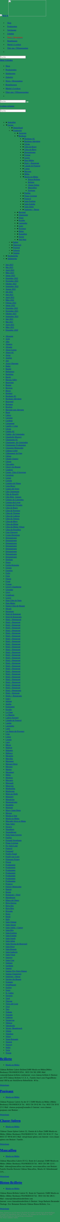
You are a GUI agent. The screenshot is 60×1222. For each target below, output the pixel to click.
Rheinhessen (10, 898)
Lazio (8, 729)
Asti (7, 361)
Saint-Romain (11, 949)
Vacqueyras (10, 1020)
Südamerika (12, 259)
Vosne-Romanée (12, 1039)
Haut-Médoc (29, 160)
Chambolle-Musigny (14, 437)
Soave (8, 990)
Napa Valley (10, 824)
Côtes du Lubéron (13, 516)
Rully (8, 919)
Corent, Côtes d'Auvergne (16, 472)
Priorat (8, 862)
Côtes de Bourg (30, 147)
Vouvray (9, 1045)
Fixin (8, 576)
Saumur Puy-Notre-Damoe (16, 971)
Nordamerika (13, 256)
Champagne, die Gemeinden (17, 442)
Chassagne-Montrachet (14, 448)
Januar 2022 (10, 305)
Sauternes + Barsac (31, 209)
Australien (12, 122)
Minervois (10, 786)
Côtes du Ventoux (12, 519)
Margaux (27, 171)
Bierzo (8, 391)
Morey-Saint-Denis (13, 810)
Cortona (9, 481)
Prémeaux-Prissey (13, 859)
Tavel (8, 998)
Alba (7, 342)
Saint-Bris (10, 930)
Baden (8, 366)
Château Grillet (12, 451)
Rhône (21, 231)
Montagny (10, 797)
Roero (8, 914)
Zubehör (9, 77)
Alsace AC (10, 352)
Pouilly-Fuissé (11, 854)
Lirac (8, 734)
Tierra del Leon (12, 1004)
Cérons (27, 144)
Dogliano (9, 560)
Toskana (9, 1012)
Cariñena (9, 421)
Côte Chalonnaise (12, 492)
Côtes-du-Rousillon (13, 530)
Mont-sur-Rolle (12, 794)
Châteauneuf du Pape (14, 453)
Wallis (8, 1047)
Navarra (9, 827)
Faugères (9, 571)
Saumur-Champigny (13, 974)
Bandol (8, 369)
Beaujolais (10, 383)
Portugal (16, 248)
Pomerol (27, 199)
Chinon (8, 462)
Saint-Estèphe (29, 204)
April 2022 (10, 297)
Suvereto (9, 996)
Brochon (9, 407)
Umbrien (9, 1017)
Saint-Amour (11, 925)
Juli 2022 (9, 292)
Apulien (9, 358)
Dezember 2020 (12, 330)
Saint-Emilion (29, 201)
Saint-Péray (10, 947)
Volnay (8, 1036)
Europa (10, 125)
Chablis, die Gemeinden (15, 434)
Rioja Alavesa (11, 903)
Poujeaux (31, 190)
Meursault (9, 783)
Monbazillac (10, 788)
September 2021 (12, 316)
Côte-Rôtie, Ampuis (13, 497)
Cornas (8, 478)
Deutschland (18, 128)
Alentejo (9, 344)
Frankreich (17, 130)
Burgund (22, 212)
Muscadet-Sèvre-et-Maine (16, 821)
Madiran (9, 748)
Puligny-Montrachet (13, 887)
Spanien (16, 253)
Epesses (9, 568)
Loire (21, 226)
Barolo (8, 377)
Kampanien (10, 707)
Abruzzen (9, 336)
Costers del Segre (12, 489)
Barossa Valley (11, 380)
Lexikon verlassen (7, 106)
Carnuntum (10, 423)
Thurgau (9, 1001)
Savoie (21, 237)
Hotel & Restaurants (13, 617)
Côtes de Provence (13, 511)
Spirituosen (10, 73)
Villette (8, 1031)
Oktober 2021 (11, 314)
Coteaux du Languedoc (15, 500)
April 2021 (10, 325)
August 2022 (11, 289)
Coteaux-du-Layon (13, 502)
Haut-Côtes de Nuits (13, 600)
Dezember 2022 (12, 278)
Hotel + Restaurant (31, 163)
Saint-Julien (29, 207)
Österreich (17, 245)
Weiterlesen (4, 1085)
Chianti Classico (12, 459)
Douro (8, 562)
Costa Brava (10, 486)
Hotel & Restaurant (13, 614)
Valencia (9, 1023)
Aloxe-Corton (11, 350)
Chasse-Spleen (33, 185)
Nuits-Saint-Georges (14, 835)
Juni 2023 (9, 265)
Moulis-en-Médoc (31, 177)
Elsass (21, 218)
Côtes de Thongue (13, 513)
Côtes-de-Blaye (30, 150)
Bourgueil (9, 402)
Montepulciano (11, 802)
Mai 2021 (9, 322)
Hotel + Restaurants (13, 690)
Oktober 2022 (11, 284)
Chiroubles (10, 464)
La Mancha (10, 715)
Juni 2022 (9, 295)
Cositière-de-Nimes (13, 483)
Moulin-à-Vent (11, 816)
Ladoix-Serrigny (12, 718)
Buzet (8, 412)
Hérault (8, 609)
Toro (7, 1009)
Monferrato (10, 791)
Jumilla (8, 704)
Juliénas (9, 701)
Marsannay (10, 772)
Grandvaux (10, 595)
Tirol (8, 1007)
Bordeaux (22, 136)
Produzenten (11, 70)
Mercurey (9, 780)
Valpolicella (10, 1026)
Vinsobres (9, 1034)
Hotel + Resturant (13, 693)
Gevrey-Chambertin (13, 587)
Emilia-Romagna (12, 565)
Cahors (8, 415)
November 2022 (12, 281)
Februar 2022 (11, 303)
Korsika (22, 220)
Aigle (8, 339)
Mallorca (9, 753)
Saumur (9, 968)
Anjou (8, 355)
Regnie (8, 892)
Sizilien (9, 988)
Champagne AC (12, 440)
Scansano (9, 982)
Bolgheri (9, 393)
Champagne (23, 215)
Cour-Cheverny (12, 532)
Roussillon (23, 234)
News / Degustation (14, 81)
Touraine (9, 1015)
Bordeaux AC (29, 139)
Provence (22, 229)
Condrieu (9, 470)
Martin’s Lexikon (13, 88)
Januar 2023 (10, 276)
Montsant (9, 808)
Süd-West (22, 240)
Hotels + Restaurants (14, 696)
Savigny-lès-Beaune (13, 979)
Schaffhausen (11, 985)
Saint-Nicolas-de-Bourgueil (16, 944)
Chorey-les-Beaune (13, 467)
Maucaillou (32, 188)
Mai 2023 (9, 267)
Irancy (8, 699)
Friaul (8, 581)
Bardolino (9, 374)
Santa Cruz (10, 960)
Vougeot (9, 1042)
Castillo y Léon (12, 426)
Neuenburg (10, 829)
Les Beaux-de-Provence (15, 731)
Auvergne (22, 133)
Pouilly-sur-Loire (12, 857)
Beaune (8, 385)
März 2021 (10, 327)
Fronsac (27, 155)
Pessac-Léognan (30, 196)
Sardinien (9, 966)
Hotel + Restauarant (13, 620)
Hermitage (10, 611)
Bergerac (9, 388)
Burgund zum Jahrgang (15, 410)
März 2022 (10, 300)
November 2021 (12, 311)
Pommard (9, 851)
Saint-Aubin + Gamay (14, 928)
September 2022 (12, 286)
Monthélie (10, 805)
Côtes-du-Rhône (12, 524)
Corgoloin (10, 475)
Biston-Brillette (34, 179)
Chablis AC (10, 431)
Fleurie (8, 579)
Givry (8, 592)
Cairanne (9, 418)
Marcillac (9, 759)
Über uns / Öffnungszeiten (17, 92)
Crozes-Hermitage (13, 535)
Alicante (9, 347)
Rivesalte (9, 911)
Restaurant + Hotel (13, 895)
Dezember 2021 (12, 308)
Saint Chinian (11, 922)
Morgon (9, 813)
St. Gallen (10, 993)
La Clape (9, 712)
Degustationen (29, 152)
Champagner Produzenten (16, 445)
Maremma (10, 761)
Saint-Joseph (10, 938)
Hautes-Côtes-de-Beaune (15, 606)
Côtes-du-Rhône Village (15, 527)
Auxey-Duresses (12, 363)
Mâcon (8, 745)
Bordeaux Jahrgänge (32, 141)
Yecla (8, 1050)
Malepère (9, 750)
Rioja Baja (10, 908)
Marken (9, 769)
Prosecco (9, 884)
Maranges (9, 756)
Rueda (8, 917)
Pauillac (27, 193)
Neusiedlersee (11, 832)
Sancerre (9, 957)
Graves (27, 158)
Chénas (8, 456)
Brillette (31, 182)
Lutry (8, 742)
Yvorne (8, 1053)
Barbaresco (10, 372)
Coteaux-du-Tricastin (14, 505)
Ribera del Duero (12, 900)
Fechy (8, 573)
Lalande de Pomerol (32, 166)
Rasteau (9, 889)
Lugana (8, 740)
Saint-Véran (10, 955)
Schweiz (16, 250)
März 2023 (10, 273)
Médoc (27, 174)
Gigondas (9, 590)
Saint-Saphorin (11, 952)
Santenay (9, 963)
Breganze (9, 404)
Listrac (27, 169)
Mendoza (9, 778)
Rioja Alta (10, 906)
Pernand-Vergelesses (13, 840)
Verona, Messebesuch (14, 1028)
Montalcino (10, 799)
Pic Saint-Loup (12, 846)
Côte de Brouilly (12, 494)
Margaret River (12, 764)
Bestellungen (11, 85)
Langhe (8, 723)
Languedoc (23, 223)
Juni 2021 (9, 319)
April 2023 (10, 270)
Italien (15, 242)
